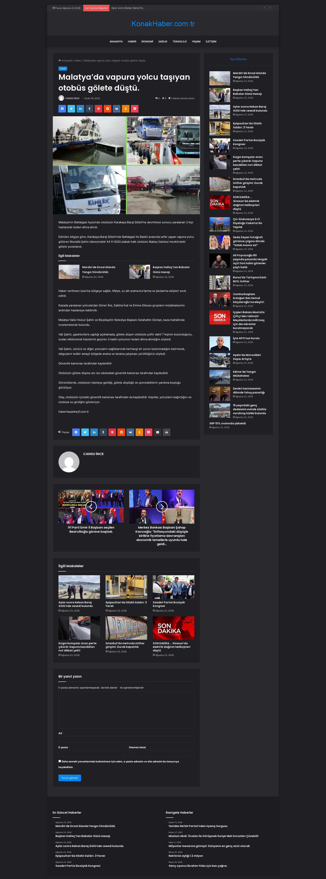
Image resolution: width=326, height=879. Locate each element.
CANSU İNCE (72, 98)
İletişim (211, 41)
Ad (61, 733)
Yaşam (196, 41)
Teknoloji (180, 41)
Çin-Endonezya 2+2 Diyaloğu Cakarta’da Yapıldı (247, 223)
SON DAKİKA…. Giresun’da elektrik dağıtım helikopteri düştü (171, 646)
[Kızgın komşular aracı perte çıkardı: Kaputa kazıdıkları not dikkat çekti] (79, 628)
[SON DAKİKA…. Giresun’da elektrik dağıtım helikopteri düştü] (173, 628)
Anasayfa (116, 41)
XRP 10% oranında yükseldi (227, 423)
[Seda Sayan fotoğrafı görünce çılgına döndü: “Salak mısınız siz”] (219, 242)
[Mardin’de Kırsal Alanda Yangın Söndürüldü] (69, 272)
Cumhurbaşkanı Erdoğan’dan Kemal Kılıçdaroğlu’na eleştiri (248, 298)
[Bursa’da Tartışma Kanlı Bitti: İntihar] (219, 282)
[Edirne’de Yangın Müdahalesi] (219, 377)
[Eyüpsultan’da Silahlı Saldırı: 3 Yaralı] (126, 587)
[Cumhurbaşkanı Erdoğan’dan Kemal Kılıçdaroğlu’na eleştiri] (219, 299)
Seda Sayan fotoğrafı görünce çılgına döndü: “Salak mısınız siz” (249, 241)
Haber (132, 41)
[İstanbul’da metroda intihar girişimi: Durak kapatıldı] (126, 628)
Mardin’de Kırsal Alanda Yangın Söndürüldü (249, 75)
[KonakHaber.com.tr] (163, 23)
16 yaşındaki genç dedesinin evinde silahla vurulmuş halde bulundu (249, 409)
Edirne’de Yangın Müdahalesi (244, 374)
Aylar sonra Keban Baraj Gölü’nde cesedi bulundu (140, 7)
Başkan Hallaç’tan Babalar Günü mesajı (247, 92)
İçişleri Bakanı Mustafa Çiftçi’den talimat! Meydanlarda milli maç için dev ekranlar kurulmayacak (249, 320)
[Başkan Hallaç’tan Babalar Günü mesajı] (139, 272)
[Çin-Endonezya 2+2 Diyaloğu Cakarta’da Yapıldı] (219, 224)
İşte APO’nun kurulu (246, 338)
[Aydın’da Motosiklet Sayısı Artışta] (219, 360)
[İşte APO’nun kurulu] (219, 343)
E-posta (64, 747)
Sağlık (162, 41)
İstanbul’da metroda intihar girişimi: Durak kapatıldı (125, 645)
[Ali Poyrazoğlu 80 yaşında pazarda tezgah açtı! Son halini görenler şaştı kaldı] (219, 260)
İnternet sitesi (137, 747)
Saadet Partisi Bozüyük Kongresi (169, 604)
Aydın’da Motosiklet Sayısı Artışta (247, 357)
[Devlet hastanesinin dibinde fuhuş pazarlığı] (219, 394)
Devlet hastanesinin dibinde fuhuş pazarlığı (249, 390)
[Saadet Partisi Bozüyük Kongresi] (173, 587)
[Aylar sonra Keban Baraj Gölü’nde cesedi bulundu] (79, 587)
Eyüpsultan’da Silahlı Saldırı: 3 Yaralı (126, 604)
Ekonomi (147, 41)
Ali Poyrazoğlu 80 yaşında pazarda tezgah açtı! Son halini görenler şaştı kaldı (250, 261)
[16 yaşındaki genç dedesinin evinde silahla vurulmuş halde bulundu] (219, 410)
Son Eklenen (238, 59)
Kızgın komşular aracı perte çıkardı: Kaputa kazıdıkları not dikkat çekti (77, 646)
